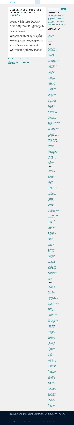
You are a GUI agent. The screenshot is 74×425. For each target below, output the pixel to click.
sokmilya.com (50, 159)
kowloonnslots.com (51, 204)
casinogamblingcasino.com (53, 320)
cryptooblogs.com (51, 78)
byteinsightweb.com (52, 360)
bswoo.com (50, 279)
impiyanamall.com (51, 71)
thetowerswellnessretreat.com (53, 135)
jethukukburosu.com (52, 325)
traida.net (49, 228)
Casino (45, 2)
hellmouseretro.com (51, 336)
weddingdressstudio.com (52, 235)
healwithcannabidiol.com (52, 130)
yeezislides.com (51, 55)
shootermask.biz (51, 243)
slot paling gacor (19, 415)
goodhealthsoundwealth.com (53, 333)
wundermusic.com (51, 84)
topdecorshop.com (51, 262)
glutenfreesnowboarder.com (53, 128)
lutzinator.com (50, 124)
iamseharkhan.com (51, 300)
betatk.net (50, 277)
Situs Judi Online (59, 2)
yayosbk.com (50, 238)
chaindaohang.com (51, 217)
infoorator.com (50, 221)
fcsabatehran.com (51, 337)
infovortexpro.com (51, 399)
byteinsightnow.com (51, 394)
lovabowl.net (50, 49)
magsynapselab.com (52, 362)
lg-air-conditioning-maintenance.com (55, 220)
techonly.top (50, 183)
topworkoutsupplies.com (52, 63)
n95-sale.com (50, 188)
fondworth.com (51, 299)
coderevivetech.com (52, 395)
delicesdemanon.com (52, 233)
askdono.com (50, 182)
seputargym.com (51, 70)
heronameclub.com (51, 348)
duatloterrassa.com (51, 119)
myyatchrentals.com (52, 313)
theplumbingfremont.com (52, 272)
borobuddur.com (51, 83)
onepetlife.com (51, 140)
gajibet (33, 415)
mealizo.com (50, 305)
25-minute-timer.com (52, 87)
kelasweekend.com (51, 275)
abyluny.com (50, 161)
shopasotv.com (51, 263)
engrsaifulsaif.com (51, 89)
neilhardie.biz (50, 239)
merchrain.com (50, 156)
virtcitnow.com (51, 190)
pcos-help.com (51, 177)
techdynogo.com (51, 355)
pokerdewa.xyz (51, 252)
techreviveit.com (51, 374)
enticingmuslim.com (51, 332)
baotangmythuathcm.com (53, 324)
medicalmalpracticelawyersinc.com (54, 260)
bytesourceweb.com (52, 393)
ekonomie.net (50, 267)
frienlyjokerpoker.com (52, 203)
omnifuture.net (50, 175)
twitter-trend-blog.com (52, 209)
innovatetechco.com (52, 371)
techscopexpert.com (52, 367)
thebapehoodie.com (51, 330)
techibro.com (50, 205)
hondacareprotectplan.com (53, 319)
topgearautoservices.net (52, 147)
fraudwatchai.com (51, 76)
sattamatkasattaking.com (52, 139)
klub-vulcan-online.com (52, 113)
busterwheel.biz (51, 244)
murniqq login (36, 414)
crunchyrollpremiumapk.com (53, 317)
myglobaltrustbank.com (52, 257)
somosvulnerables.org (52, 118)
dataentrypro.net (51, 291)
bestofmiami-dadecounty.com (53, 60)
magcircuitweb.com (51, 366)
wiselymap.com (51, 192)
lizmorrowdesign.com (52, 129)
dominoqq (50, 41)
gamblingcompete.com (52, 184)
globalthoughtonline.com (52, 310)
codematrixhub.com (51, 378)
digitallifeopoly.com (51, 67)
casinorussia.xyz (51, 246)
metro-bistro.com (51, 231)
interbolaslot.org (51, 288)
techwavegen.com (51, 382)
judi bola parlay (37, 413)
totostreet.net (50, 73)
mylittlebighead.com (52, 94)
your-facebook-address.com (53, 150)
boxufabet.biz (50, 146)
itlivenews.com (50, 271)
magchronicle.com (51, 356)
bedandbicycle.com (51, 99)
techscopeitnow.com (52, 401)
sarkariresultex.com (51, 304)
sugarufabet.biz (51, 145)
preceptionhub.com (51, 54)
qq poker (47, 413)
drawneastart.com (51, 104)
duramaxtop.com (51, 339)
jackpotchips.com (51, 107)
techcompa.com (51, 197)
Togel (54, 2)
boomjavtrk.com (51, 162)
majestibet (25, 415)
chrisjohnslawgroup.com (52, 112)
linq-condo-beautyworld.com (53, 215)
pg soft (19, 414)
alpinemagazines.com (52, 206)
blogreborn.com (51, 189)
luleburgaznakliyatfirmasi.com (53, 328)
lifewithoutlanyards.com (52, 227)
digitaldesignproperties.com (53, 303)
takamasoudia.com (51, 341)
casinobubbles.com (51, 68)
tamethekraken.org (51, 123)
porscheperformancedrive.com (54, 122)
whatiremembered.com (52, 214)
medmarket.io (50, 349)
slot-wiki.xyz (50, 254)
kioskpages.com (51, 131)
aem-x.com (50, 77)
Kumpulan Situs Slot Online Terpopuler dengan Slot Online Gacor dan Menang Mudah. (29, 421)
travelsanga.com (51, 264)
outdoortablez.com (51, 350)
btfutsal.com (50, 178)
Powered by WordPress (50, 421)
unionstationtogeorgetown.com (54, 91)
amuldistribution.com (52, 82)
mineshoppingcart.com (52, 62)
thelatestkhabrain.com (52, 302)
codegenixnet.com (51, 391)
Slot (41, 2)
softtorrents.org (51, 117)
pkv (48, 38)
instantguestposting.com (52, 266)
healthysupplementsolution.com (54, 353)
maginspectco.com (51, 405)
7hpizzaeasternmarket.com (53, 223)
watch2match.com (51, 255)
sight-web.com (51, 198)
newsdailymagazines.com (53, 53)
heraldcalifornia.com (52, 100)
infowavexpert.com (51, 376)
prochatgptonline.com (52, 193)
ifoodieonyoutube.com (52, 61)
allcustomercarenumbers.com (53, 110)
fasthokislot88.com (51, 105)
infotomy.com (50, 351)
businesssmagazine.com (52, 186)
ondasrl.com (50, 125)
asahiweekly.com (51, 96)
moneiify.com (50, 311)
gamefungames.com (52, 85)
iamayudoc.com (51, 93)
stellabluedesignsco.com (52, 343)
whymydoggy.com (51, 286)
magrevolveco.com (51, 396)
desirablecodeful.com (52, 345)
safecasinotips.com (51, 106)
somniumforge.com (51, 326)
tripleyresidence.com (52, 116)
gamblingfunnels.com (52, 176)
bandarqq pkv (52, 413)
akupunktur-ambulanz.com (53, 212)
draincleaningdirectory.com (53, 322)
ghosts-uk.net (50, 181)
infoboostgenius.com (52, 381)
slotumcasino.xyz (51, 248)
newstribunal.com (51, 51)
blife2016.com (50, 127)
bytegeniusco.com (51, 377)
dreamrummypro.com (52, 292)
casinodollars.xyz (51, 250)
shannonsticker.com (51, 296)
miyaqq (29, 415)
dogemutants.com (51, 338)
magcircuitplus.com (51, 400)
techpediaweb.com (51, 368)
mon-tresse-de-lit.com (52, 144)
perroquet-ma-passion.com (53, 151)
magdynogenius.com (52, 361)
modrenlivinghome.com (52, 152)
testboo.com (50, 234)
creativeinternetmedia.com (53, 187)
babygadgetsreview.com (52, 211)
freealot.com (50, 95)
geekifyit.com (50, 315)
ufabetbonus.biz (51, 274)
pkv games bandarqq (52, 37)
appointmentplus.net (52, 268)
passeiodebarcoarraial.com (53, 298)
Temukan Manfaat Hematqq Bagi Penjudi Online (57, 24)
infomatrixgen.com (51, 387)
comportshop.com (51, 261)
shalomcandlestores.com (52, 314)
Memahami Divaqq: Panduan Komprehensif (56, 25)
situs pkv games (49, 414)
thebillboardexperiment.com (53, 141)
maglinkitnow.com (51, 359)
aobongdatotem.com (52, 56)
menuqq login (11, 413)
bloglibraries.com (51, 327)
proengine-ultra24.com (52, 226)
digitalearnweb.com (51, 287)
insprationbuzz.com (51, 297)
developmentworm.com (52, 269)
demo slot (50, 36)
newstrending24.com (52, 273)
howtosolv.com (51, 232)
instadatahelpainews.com (52, 153)
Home (33, 2)
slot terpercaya (31, 413)
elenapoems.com (51, 334)
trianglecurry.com (51, 133)
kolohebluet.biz (51, 241)
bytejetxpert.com (51, 404)
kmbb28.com (50, 157)
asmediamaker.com (51, 309)
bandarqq (37, 2)
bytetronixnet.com (51, 402)
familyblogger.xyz (51, 111)
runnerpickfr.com (51, 173)
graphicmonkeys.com (52, 101)
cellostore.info (50, 308)
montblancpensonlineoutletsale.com (55, 210)
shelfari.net (50, 245)
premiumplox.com (51, 237)
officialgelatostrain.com (52, 136)
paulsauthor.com (51, 344)
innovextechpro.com (52, 365)
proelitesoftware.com (52, 108)
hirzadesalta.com (51, 66)
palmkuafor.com (51, 290)
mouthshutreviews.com (52, 65)
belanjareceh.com (51, 294)
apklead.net (50, 163)
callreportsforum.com (52, 158)
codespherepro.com (51, 390)
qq (48, 40)
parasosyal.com (51, 331)
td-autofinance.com (51, 201)
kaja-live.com (50, 195)
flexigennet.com (51, 347)
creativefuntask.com (52, 88)
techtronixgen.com (51, 364)
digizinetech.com (51, 385)
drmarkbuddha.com (51, 218)
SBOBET (49, 2)
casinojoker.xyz (51, 251)
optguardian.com (51, 72)
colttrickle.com (51, 172)
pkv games (18, 15)
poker (49, 34)
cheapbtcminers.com (52, 90)
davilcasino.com (51, 74)
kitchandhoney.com (51, 229)
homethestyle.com (51, 80)
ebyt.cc (49, 216)
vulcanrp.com (50, 207)
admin (18, 14)
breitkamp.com (51, 114)
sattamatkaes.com (51, 316)
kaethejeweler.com (51, 138)
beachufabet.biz (51, 142)
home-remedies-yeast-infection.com (55, 57)
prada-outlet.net (51, 170)
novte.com (50, 222)
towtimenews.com (51, 321)
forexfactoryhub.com (52, 194)
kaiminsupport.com (51, 293)
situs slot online (51, 35)
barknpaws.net (50, 307)
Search (49, 7)
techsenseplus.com (51, 379)
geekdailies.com (51, 155)
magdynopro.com (51, 372)
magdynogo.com (51, 406)
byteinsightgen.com (51, 384)
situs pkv (16, 413)
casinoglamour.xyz (51, 249)
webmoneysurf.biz (51, 240)
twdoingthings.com (51, 342)
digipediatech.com (51, 357)
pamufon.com (50, 121)
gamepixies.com (51, 102)
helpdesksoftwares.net (52, 48)
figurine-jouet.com (51, 148)
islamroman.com (51, 200)
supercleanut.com (51, 97)
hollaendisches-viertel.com (53, 224)
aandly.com (50, 278)
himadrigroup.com (51, 199)
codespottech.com (51, 354)
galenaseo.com (51, 256)
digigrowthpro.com (51, 171)
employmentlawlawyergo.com (53, 258)
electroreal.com (51, 59)
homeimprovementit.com (52, 50)
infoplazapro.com (51, 373)
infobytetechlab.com (52, 389)
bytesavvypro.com (51, 383)
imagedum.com (51, 134)
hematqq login (14, 414)
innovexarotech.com (52, 398)
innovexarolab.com (51, 388)
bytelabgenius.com (51, 370)
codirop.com (50, 180)
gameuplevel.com (51, 79)
